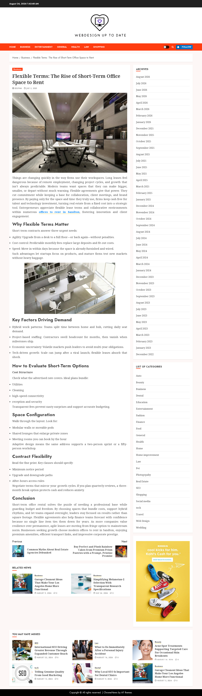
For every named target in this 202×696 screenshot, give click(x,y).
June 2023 (141, 315)
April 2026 (142, 102)
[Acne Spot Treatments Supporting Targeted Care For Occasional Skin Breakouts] (142, 650)
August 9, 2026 (104, 679)
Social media (143, 501)
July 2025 (141, 160)
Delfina (18, 88)
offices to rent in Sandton (59, 212)
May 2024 (141, 251)
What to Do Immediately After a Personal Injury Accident (110, 650)
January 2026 (143, 122)
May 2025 (141, 173)
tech (138, 507)
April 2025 (142, 180)
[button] (172, 47)
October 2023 (143, 289)
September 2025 (145, 147)
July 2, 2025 (31, 88)
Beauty (140, 382)
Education (141, 402)
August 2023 (143, 302)
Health (75, 46)
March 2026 (142, 109)
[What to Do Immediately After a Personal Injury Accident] (82, 650)
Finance (140, 422)
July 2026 (141, 83)
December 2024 (145, 205)
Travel (139, 514)
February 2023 (144, 341)
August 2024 (143, 231)
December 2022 (145, 354)
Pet (138, 468)
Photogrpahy (143, 474)
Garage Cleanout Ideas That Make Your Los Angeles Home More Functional (48, 584)
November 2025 (145, 135)
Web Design (143, 521)
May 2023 (141, 322)
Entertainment (44, 46)
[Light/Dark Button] (166, 47)
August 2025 (143, 154)
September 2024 (145, 225)
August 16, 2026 (105, 657)
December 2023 (145, 277)
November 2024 (145, 212)
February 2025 (144, 193)
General (62, 46)
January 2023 (143, 347)
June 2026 (141, 89)
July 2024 (141, 238)
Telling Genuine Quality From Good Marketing (49, 673)
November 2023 (145, 283)
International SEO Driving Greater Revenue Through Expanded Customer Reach (51, 650)
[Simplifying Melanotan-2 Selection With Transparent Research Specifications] (81, 584)
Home (12, 46)
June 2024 (141, 244)
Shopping (99, 46)
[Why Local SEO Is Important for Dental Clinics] (82, 673)
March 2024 (142, 264)
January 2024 (143, 270)
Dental (139, 395)
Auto (138, 375)
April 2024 (142, 257)
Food (138, 428)
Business (25, 46)
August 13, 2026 (45, 679)
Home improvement (147, 455)
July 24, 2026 (102, 593)
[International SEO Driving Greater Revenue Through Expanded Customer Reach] (22, 650)
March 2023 (142, 335)
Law (86, 46)
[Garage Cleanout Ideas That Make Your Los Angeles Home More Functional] (22, 584)
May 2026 (141, 96)
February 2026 (144, 115)
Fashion (140, 415)
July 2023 (141, 309)
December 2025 (145, 128)
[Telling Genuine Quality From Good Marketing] (22, 673)
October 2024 (143, 218)
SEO (138, 488)
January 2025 (143, 199)
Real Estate (142, 481)
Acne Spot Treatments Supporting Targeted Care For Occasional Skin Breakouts (171, 650)
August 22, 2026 (45, 657)
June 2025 (141, 167)
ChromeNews (110, 692)
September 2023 (145, 296)
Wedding (141, 527)
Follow (186, 46)
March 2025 (142, 186)
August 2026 (143, 76)
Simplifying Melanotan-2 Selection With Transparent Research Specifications (108, 584)
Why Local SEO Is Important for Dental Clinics (112, 673)
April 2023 (142, 328)
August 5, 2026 (44, 593)
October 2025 (143, 141)
